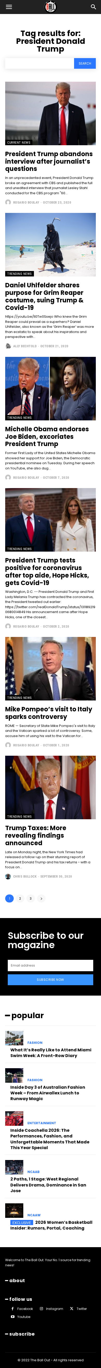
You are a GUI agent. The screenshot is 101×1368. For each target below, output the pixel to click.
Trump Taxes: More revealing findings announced (35, 835)
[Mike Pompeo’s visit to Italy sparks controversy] (50, 668)
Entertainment (41, 1123)
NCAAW (34, 1215)
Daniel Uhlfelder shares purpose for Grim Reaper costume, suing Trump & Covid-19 (44, 296)
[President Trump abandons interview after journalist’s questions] (50, 113)
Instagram (54, 1309)
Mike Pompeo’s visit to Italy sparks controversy (48, 713)
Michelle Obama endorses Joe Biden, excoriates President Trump (47, 436)
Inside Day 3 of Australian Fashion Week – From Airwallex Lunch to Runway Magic (47, 1093)
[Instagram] (41, 1308)
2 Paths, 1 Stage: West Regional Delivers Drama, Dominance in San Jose (48, 1185)
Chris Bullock (25, 876)
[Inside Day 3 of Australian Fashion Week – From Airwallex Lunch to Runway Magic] (14, 1075)
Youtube (23, 1317)
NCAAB (33, 1171)
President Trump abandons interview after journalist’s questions (49, 161)
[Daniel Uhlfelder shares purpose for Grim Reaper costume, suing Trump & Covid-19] (50, 244)
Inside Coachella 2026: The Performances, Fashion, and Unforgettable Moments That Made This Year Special (49, 1139)
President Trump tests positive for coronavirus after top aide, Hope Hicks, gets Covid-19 (47, 571)
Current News (18, 142)
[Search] (93, 7)
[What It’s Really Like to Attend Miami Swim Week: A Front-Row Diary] (14, 1038)
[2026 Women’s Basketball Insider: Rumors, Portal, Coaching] (14, 1210)
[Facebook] (12, 1308)
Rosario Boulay (26, 202)
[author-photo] (8, 202)
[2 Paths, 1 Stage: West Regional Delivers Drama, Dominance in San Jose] (14, 1167)
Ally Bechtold (25, 346)
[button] (9, 7)
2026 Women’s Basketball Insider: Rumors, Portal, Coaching (51, 1225)
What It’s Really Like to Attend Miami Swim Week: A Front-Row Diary (50, 1053)
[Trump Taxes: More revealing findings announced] (50, 787)
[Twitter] (71, 1308)
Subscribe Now (50, 979)
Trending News (19, 274)
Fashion (34, 1042)
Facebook (25, 1309)
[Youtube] (12, 1317)
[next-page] (41, 898)
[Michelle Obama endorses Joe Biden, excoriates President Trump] (50, 388)
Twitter (82, 1309)
